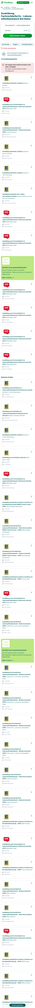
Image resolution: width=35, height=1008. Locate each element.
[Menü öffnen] (32, 2)
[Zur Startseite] (7, 2)
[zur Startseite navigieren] (1, 7)
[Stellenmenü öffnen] (31, 77)
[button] (27, 30)
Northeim (14, 7)
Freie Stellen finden (17, 36)
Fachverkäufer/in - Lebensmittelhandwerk (13, 8)
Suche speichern (17, 1005)
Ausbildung (7, 7)
